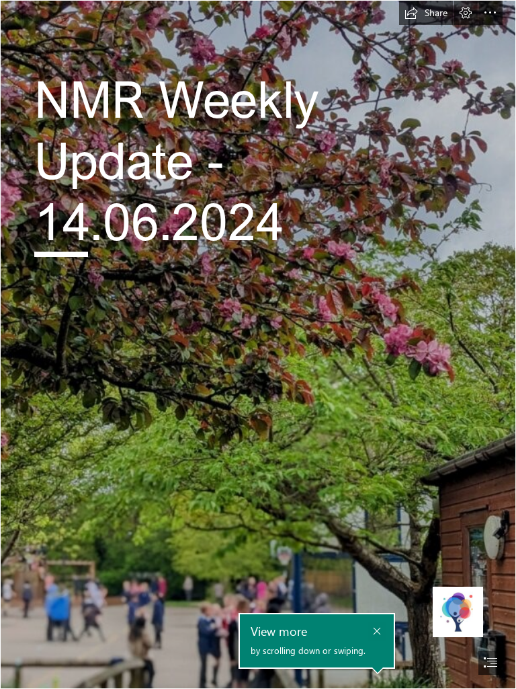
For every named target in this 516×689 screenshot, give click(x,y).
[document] (258, 344)
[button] (426, 13)
